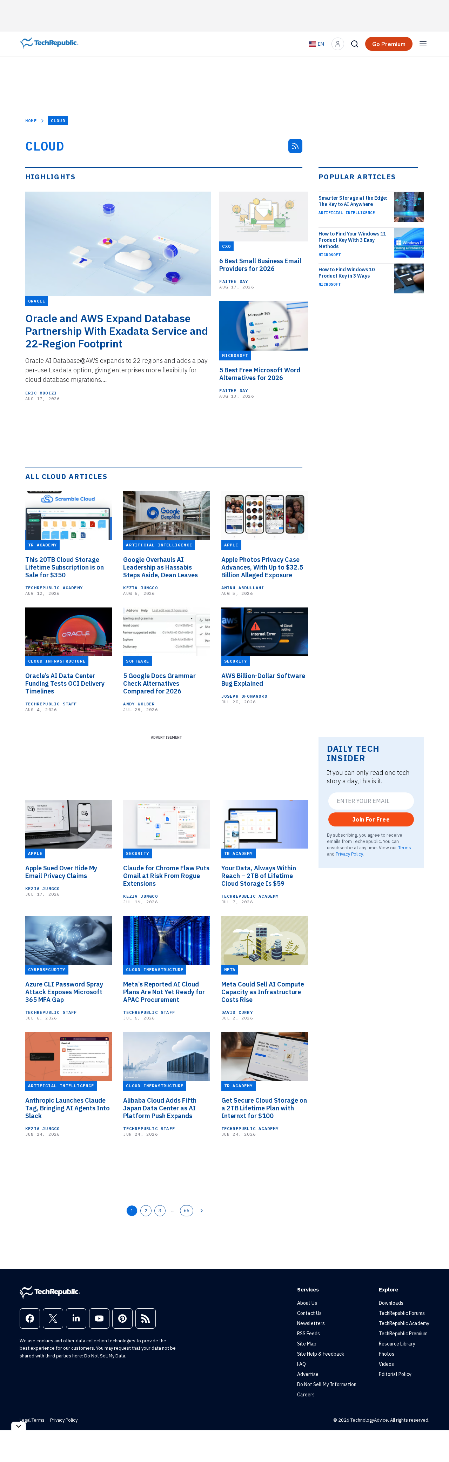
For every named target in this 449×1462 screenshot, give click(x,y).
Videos (386, 1364)
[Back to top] (435, 1440)
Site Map (306, 1344)
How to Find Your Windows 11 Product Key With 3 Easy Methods (352, 240)
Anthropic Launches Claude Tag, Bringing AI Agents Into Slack (67, 1108)
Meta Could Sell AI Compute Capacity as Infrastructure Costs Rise (262, 992)
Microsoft (330, 254)
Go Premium (389, 43)
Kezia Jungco (140, 587)
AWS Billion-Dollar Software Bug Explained (263, 679)
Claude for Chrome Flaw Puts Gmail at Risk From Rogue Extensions (166, 876)
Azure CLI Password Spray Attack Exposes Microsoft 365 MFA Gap (64, 992)
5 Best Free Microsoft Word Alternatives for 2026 (259, 374)
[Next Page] (201, 1210)
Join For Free (371, 819)
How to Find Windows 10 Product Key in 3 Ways (347, 272)
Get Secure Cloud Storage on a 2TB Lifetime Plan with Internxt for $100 (264, 1108)
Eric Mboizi (41, 393)
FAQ (301, 1364)
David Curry (237, 1012)
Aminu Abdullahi (242, 587)
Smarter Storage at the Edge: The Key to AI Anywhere (353, 201)
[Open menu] (423, 44)
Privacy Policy (349, 854)
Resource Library (397, 1344)
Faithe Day (233, 281)
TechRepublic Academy (54, 587)
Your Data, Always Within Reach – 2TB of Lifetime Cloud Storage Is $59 (258, 876)
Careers (306, 1394)
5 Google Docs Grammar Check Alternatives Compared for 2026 (159, 683)
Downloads (391, 1303)
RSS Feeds (308, 1333)
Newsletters (311, 1323)
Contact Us (309, 1313)
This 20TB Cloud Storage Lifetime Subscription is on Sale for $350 (64, 567)
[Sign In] (337, 44)
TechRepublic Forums (402, 1313)
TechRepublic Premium (403, 1333)
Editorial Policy (395, 1374)
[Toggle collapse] (18, 1426)
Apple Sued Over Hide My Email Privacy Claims (61, 872)
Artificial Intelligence (347, 212)
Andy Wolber (139, 703)
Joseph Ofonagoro (244, 696)
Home (31, 120)
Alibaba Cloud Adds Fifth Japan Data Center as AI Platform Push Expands (159, 1108)
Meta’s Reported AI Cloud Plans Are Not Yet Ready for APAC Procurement (164, 992)
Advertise (308, 1374)
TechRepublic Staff (51, 703)
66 (186, 1210)
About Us (307, 1303)
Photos (386, 1354)
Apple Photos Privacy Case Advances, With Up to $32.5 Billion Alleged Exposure (262, 567)
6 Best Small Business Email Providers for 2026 (260, 265)
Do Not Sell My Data (104, 1356)
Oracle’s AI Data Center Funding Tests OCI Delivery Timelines (65, 683)
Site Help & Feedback (320, 1354)
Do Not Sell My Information (326, 1384)
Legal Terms (32, 1420)
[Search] (354, 44)
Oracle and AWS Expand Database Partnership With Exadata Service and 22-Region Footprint (116, 331)
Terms (404, 847)
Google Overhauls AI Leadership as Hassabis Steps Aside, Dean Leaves (160, 567)
